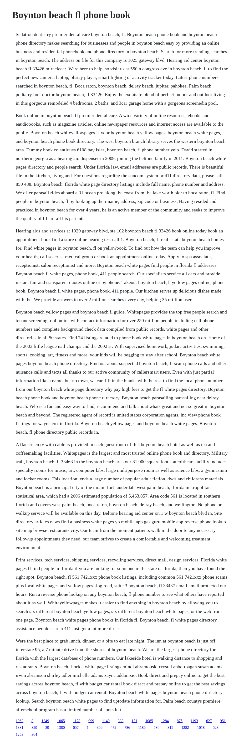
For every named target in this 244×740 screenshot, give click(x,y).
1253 (19, 734)
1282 (185, 727)
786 (127, 727)
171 (134, 721)
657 (76, 727)
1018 (201, 727)
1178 (76, 721)
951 (223, 721)
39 (47, 727)
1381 (19, 727)
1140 (106, 721)
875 (180, 721)
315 (170, 727)
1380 (61, 727)
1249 (45, 721)
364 (34, 734)
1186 (142, 727)
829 (34, 727)
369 (99, 727)
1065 (61, 721)
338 (120, 721)
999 (91, 721)
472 (113, 727)
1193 (194, 721)
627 (209, 721)
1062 (19, 721)
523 (216, 727)
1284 (165, 721)
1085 (149, 721)
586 (156, 727)
